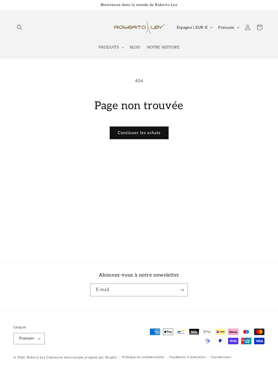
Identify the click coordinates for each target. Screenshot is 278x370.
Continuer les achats (139, 132)
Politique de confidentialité (143, 357)
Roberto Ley (36, 357)
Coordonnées (221, 357)
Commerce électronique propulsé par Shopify (82, 357)
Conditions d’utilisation (187, 357)
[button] (20, 27)
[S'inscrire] (182, 290)
